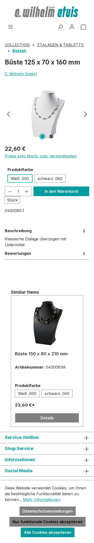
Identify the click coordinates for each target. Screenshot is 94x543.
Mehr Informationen (41, 499)
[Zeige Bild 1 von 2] (42, 136)
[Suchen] (60, 26)
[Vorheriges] (8, 113)
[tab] (46, 237)
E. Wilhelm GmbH (21, 73)
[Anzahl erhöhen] (27, 191)
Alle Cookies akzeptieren (47, 532)
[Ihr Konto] (72, 26)
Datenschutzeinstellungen (47, 511)
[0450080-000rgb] (47, 113)
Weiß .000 (20, 178)
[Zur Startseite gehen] (47, 12)
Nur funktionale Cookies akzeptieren (47, 521)
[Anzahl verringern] (10, 191)
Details (47, 417)
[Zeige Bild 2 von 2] (51, 136)
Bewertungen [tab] (18, 253)
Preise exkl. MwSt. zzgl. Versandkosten (41, 156)
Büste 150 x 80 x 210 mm (41, 353)
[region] (47, 113)
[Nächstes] (85, 113)
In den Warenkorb (61, 191)
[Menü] (10, 26)
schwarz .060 (50, 178)
